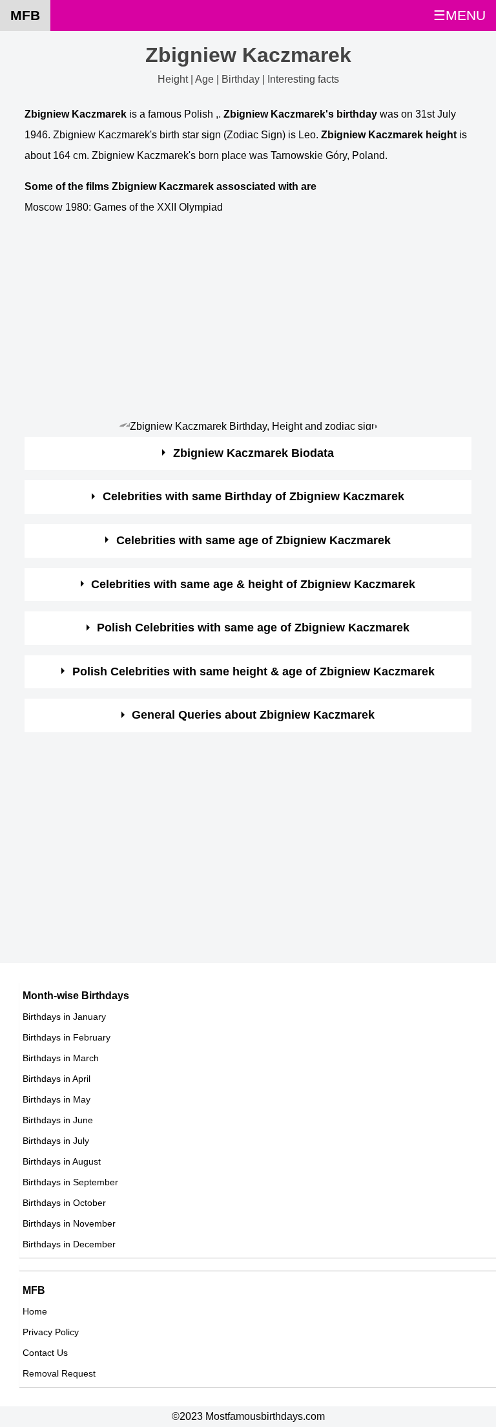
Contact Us (45, 1353)
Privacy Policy (51, 1332)
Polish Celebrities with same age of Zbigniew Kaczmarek (253, 627)
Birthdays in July (56, 1141)
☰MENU (459, 15)
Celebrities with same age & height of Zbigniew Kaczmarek (253, 584)
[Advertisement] (248, 318)
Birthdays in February (66, 1037)
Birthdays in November (69, 1223)
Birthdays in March (61, 1058)
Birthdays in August (62, 1161)
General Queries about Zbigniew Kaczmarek (253, 714)
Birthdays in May (56, 1099)
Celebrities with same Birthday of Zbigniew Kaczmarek (253, 496)
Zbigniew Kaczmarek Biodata (253, 453)
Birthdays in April (56, 1078)
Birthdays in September (70, 1182)
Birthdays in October (64, 1203)
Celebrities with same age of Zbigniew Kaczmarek (253, 540)
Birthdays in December (69, 1244)
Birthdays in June (58, 1120)
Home (35, 1311)
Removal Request (59, 1373)
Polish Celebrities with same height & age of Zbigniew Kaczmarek (253, 671)
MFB (25, 15)
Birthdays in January (64, 1016)
